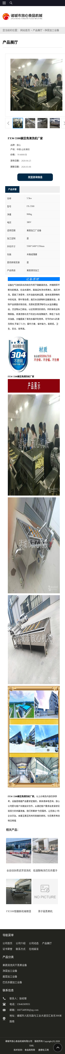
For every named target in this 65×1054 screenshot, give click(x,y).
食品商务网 (30, 1050)
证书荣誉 (7, 949)
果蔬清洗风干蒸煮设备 (15, 965)
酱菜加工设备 (10, 976)
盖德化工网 (43, 1050)
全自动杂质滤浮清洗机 (19, 870)
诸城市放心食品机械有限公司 (18, 1041)
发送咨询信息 (35, 177)
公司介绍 (20, 943)
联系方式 (20, 949)
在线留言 (34, 949)
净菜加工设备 (52, 30)
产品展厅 (37, 30)
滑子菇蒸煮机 (45, 911)
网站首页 (25, 30)
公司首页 (7, 943)
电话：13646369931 (20, 1004)
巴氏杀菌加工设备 (12, 982)
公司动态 (34, 943)
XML (31, 1045)
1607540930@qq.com (27, 1010)
